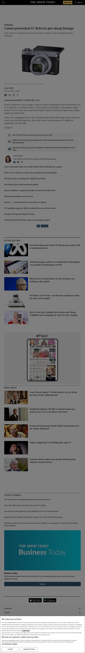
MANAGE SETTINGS (29, 649)
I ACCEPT (10, 649)
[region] (42, 634)
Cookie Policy (26, 630)
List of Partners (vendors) (9, 644)
